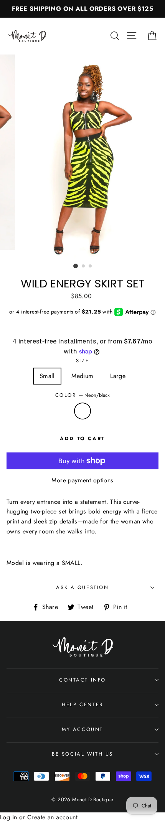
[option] (82, 9)
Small (47, 375)
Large (117, 375)
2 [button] (84, 266)
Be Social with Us (82, 754)
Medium (82, 375)
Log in (8, 817)
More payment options (82, 480)
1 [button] (75, 266)
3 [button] (90, 266)
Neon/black (82, 411)
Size (82, 360)
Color (82, 395)
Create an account (52, 817)
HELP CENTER (82, 704)
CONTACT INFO (82, 679)
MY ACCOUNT (82, 729)
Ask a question (82, 587)
